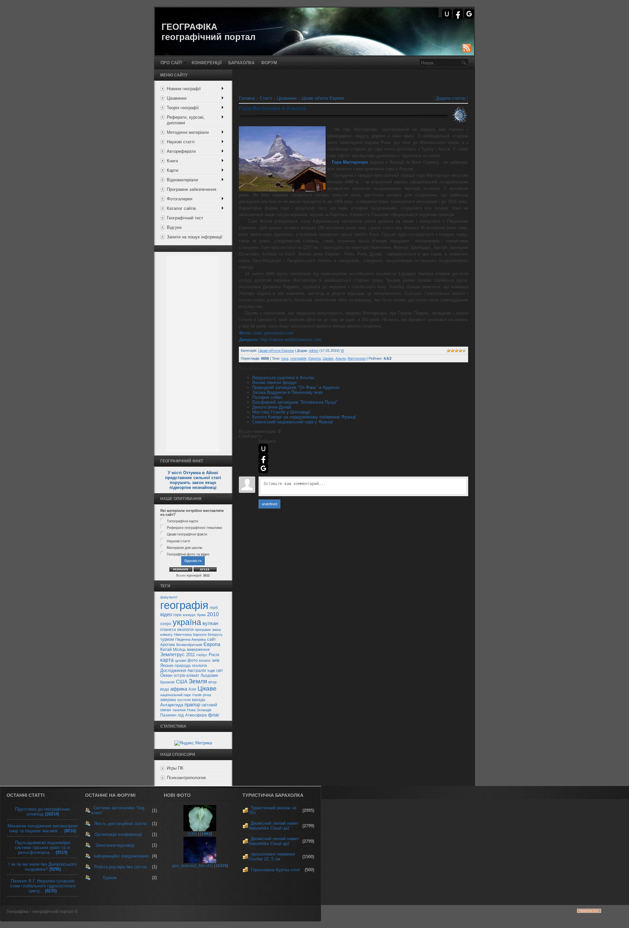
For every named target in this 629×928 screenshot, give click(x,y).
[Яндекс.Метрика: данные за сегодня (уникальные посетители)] (193, 743)
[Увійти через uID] (447, 14)
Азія (192, 689)
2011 (190, 654)
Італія (196, 695)
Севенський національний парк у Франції (292, 421)
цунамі (180, 660)
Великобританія (189, 645)
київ (215, 660)
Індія (211, 671)
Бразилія (167, 682)
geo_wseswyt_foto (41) (192, 865)
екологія (185, 629)
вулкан (210, 623)
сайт (211, 639)
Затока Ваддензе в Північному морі (287, 392)
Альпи (340, 358)
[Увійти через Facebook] (458, 14)
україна (187, 622)
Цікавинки (286, 98)
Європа (211, 644)
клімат (192, 675)
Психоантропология (186, 777)
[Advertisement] (193, 353)
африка (178, 689)
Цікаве (207, 688)
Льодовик (209, 675)
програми (203, 630)
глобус (201, 655)
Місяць (179, 649)
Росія (214, 654)
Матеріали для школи (184, 548)
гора (284, 358)
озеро (165, 623)
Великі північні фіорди (274, 382)
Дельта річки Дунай (271, 407)
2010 (213, 614)
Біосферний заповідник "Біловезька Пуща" (294, 402)
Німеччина (183, 634)
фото (192, 660)
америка (168, 699)
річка (207, 695)
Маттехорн (357, 358)
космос (205, 660)
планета (168, 629)
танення (179, 710)
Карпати (199, 634)
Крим (201, 615)
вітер (212, 682)
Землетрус (172, 654)
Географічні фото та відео (188, 554)
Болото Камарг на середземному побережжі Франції (304, 416)
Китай (166, 649)
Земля (198, 681)
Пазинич (168, 715)
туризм (167, 639)
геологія (199, 665)
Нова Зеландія (199, 710)
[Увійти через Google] (469, 14)
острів (179, 675)
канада (198, 699)
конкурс (189, 615)
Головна (247, 98)
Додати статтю (451, 98)
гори (177, 615)
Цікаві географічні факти (187, 534)
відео (166, 614)
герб (214, 607)
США (181, 681)
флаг (213, 714)
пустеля (184, 700)
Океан (166, 675)
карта (167, 660)
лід (181, 715)
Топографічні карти (182, 521)
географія (184, 605)
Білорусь (215, 634)
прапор (192, 704)
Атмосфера (196, 715)
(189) (192, 834)
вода (164, 689)
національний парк (175, 695)
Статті (266, 98)
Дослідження (173, 670)
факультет (169, 597)
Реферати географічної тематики (194, 528)
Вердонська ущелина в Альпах (283, 377)
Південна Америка (190, 639)
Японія (166, 665)
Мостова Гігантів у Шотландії (281, 412)
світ (219, 670)
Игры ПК (175, 768)
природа (183, 665)
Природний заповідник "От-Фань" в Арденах (296, 387)
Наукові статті (178, 541)
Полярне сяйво (267, 397)
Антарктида (171, 704)
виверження (198, 649)
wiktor (313, 351)
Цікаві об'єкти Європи (322, 98)
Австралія (196, 670)
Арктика (167, 644)
